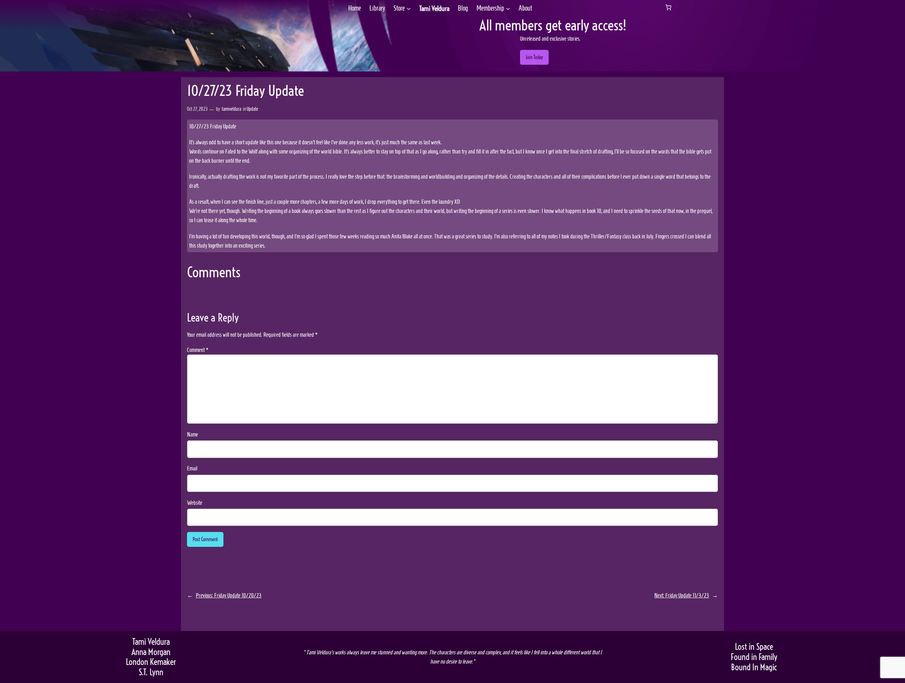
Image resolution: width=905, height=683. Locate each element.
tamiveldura (231, 109)
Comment (198, 350)
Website (194, 502)
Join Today (534, 57)
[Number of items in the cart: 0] (668, 7)
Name (192, 434)
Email (192, 468)
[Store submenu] (409, 8)
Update (252, 109)
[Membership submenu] (508, 8)
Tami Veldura (434, 8)
